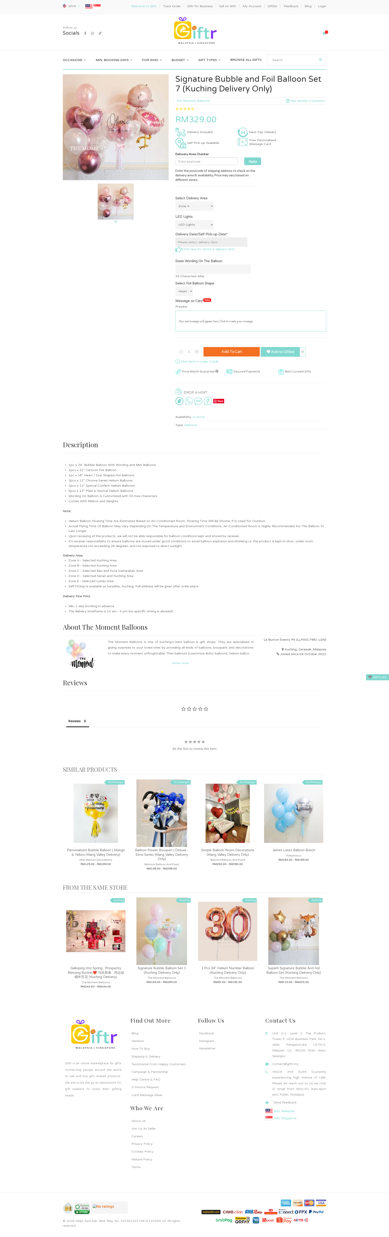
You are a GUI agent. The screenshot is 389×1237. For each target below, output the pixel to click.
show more (180, 663)
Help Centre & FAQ (145, 1079)
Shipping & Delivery (146, 1056)
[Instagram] (92, 33)
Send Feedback (284, 1102)
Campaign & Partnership (149, 1072)
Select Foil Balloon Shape (194, 283)
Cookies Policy (142, 1151)
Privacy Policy (142, 1144)
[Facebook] (85, 33)
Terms (136, 1167)
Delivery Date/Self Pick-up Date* (201, 234)
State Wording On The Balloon (198, 261)
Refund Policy (141, 1159)
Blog (134, 1033)
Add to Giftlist (282, 352)
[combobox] (297, 60)
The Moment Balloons (193, 101)
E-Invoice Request (145, 1087)
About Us (138, 1121)
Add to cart (231, 351)
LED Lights (184, 217)
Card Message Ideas (146, 1095)
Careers (137, 1136)
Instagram (206, 1041)
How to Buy (140, 1049)
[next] (321, 829)
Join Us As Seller (143, 1128)
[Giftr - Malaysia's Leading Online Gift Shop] (194, 31)
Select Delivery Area (191, 198)
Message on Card (192, 301)
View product (96, 818)
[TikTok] (100, 33)
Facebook (206, 1033)
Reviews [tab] (74, 721)
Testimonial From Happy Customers (158, 1064)
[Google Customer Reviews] (109, 1209)
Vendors (137, 1041)
